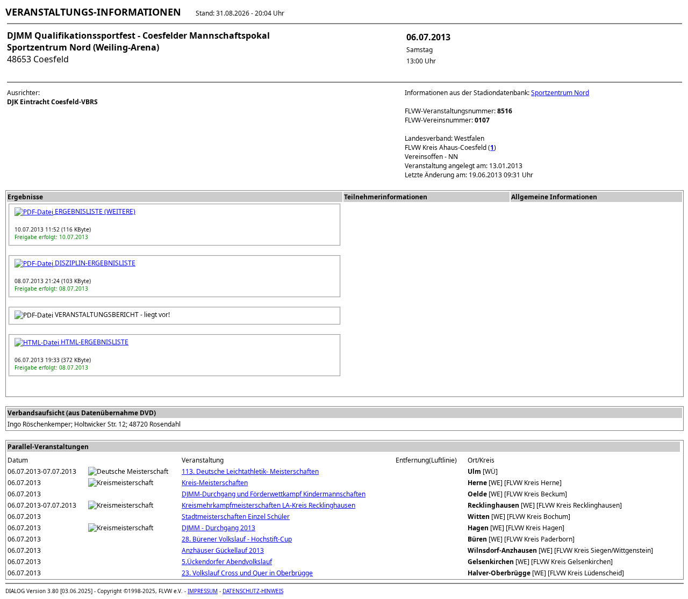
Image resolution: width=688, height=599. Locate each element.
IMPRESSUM (203, 591)
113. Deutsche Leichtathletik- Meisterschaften (250, 471)
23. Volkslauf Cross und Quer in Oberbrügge (247, 573)
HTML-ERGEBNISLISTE (93, 342)
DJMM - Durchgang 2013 (218, 527)
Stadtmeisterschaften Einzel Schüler (236, 516)
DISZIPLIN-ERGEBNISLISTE (94, 263)
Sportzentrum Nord (560, 92)
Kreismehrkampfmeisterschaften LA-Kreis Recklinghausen (268, 505)
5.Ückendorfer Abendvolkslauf (227, 561)
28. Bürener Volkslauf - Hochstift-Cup (237, 539)
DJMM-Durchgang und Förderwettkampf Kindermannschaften (274, 494)
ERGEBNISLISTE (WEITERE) (94, 211)
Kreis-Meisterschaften (215, 482)
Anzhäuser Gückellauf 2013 (223, 550)
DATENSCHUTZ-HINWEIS (253, 591)
